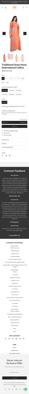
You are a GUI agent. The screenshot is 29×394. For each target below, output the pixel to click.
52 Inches (11, 90)
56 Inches (4, 94)
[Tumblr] (12, 338)
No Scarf (4, 102)
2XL (23, 78)
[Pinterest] (16, 338)
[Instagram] (9, 338)
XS (3, 78)
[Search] (23, 7)
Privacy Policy (11, 384)
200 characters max (23, 119)
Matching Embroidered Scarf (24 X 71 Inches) (13, 106)
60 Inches (18, 94)
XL (19, 78)
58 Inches (11, 94)
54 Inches (18, 90)
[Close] (26, 357)
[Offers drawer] (5, 7)
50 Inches (4, 90)
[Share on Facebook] (2, 156)
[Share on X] (6, 156)
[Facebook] (5, 338)
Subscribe (14, 377)
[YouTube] (20, 338)
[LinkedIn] (23, 338)
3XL (3, 82)
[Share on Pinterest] (9, 156)
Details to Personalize (8, 111)
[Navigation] (2, 7)
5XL (8, 82)
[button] (4, 33)
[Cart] (26, 7)
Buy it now (14, 126)
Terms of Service (21, 384)
